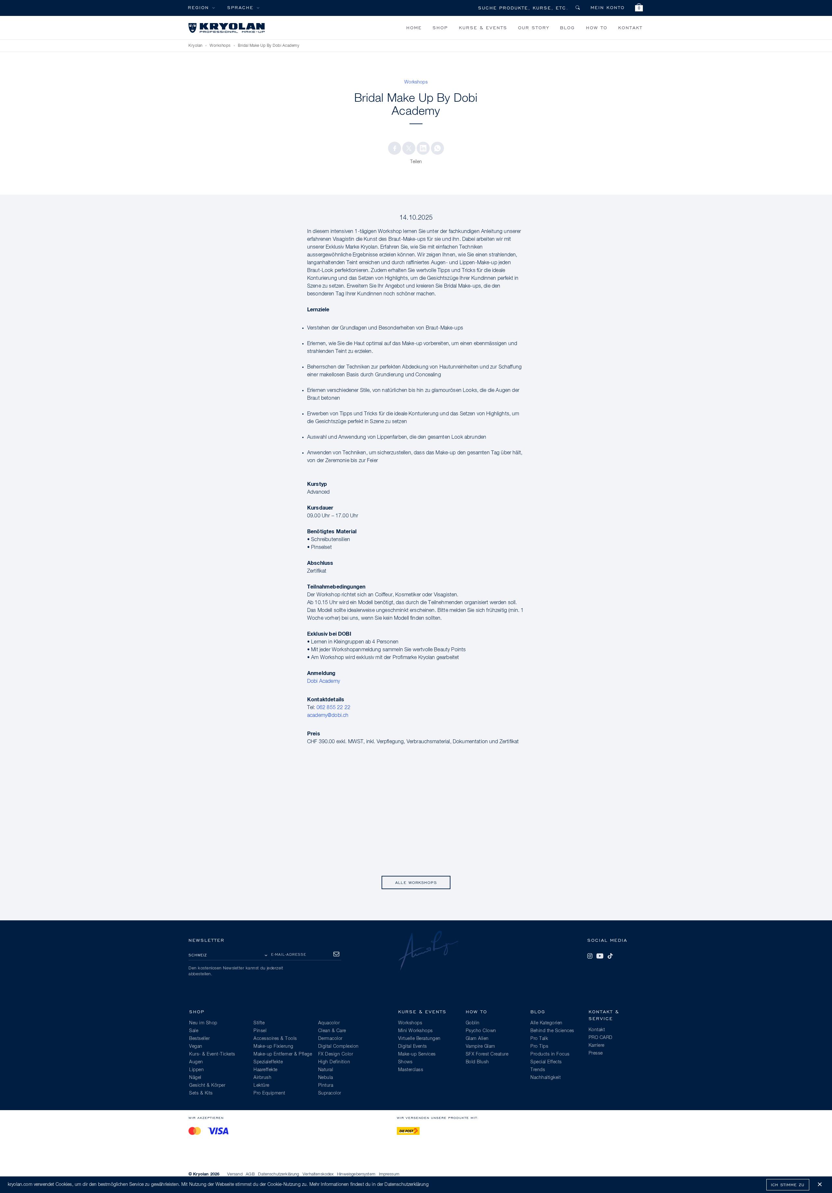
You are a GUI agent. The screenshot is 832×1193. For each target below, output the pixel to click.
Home (414, 27)
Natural (325, 1070)
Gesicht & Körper (207, 1085)
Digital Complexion (338, 1046)
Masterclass (410, 1070)
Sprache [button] (240, 7)
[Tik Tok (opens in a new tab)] (610, 956)
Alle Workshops (415, 882)
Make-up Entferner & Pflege (283, 1054)
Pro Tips (539, 1046)
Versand (234, 1174)
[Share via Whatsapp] (437, 148)
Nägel (195, 1077)
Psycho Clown (481, 1031)
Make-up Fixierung (273, 1046)
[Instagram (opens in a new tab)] (589, 956)
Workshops (220, 46)
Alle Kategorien (546, 1023)
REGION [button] (198, 7)
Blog (567, 27)
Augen (196, 1062)
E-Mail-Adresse (288, 954)
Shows (405, 1062)
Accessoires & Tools (275, 1038)
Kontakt (630, 27)
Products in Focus (550, 1054)
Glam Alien (477, 1038)
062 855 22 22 (333, 707)
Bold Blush (477, 1062)
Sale (193, 1031)
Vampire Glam (480, 1046)
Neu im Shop (203, 1023)
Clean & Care (332, 1031)
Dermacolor (330, 1038)
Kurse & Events (483, 27)
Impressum (389, 1174)
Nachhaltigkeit (545, 1077)
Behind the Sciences (552, 1031)
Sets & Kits (201, 1093)
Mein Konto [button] (608, 7)
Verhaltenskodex (318, 1174)
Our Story (533, 27)
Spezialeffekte (268, 1062)
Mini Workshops (415, 1031)
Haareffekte (266, 1070)
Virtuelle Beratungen (419, 1038)
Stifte (259, 1023)
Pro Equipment (269, 1093)
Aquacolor (329, 1023)
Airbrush (262, 1077)
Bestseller (199, 1038)
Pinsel (260, 1031)
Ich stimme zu (787, 1184)
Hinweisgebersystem (356, 1174)
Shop (440, 27)
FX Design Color (335, 1054)
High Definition (334, 1062)
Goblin (473, 1023)
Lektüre (261, 1085)
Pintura (325, 1085)
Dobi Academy (323, 681)
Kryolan (195, 46)
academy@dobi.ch (327, 715)
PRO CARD (601, 1037)
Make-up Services (417, 1054)
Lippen (196, 1070)
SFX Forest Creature (487, 1054)
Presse (596, 1053)
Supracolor (329, 1093)
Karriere (596, 1045)
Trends (537, 1070)
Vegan (195, 1046)
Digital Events (412, 1046)
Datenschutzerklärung (278, 1174)
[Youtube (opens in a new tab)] (600, 956)
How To (596, 27)
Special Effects (546, 1062)
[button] (639, 8)
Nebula (325, 1077)
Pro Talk (539, 1038)
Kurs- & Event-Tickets (212, 1054)
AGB (250, 1174)
